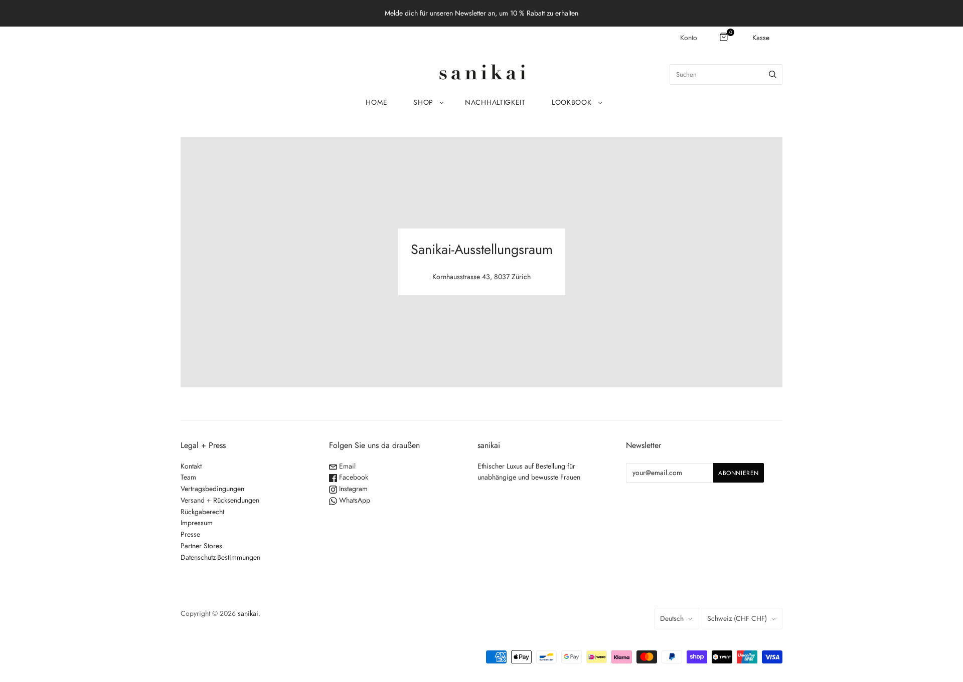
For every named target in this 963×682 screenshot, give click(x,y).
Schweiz (737, 618)
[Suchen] (772, 74)
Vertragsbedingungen (212, 489)
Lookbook (572, 102)
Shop (423, 102)
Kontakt (191, 466)
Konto (688, 38)
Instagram (352, 489)
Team (188, 477)
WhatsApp (353, 500)
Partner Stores (201, 546)
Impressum (197, 523)
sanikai (248, 613)
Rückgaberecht (202, 512)
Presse (190, 534)
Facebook (352, 477)
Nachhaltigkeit (495, 102)
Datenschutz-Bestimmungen (220, 557)
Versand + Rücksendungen (220, 500)
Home (376, 102)
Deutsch (672, 618)
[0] (724, 38)
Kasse (760, 38)
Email (346, 466)
